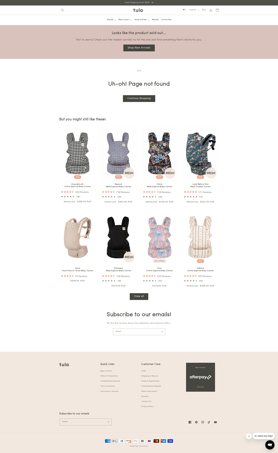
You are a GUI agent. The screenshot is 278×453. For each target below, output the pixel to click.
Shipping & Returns (149, 376)
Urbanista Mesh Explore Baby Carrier (118, 269)
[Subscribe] (162, 331)
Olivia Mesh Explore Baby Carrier (159, 185)
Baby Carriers (106, 371)
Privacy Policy (147, 407)
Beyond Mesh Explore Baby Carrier (118, 185)
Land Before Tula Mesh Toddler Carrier (200, 185)
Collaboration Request (110, 381)
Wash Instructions (149, 392)
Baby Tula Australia (141, 446)
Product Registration (150, 381)
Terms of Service (107, 386)
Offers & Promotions (109, 376)
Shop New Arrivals (139, 48)
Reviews (144, 397)
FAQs (143, 371)
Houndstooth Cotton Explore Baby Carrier (77, 185)
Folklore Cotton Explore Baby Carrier (200, 269)
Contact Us (146, 402)
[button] (62, 10)
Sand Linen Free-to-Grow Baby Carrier (77, 269)
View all (139, 296)
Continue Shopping (139, 98)
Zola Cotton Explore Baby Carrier (159, 269)
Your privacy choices (109, 392)
